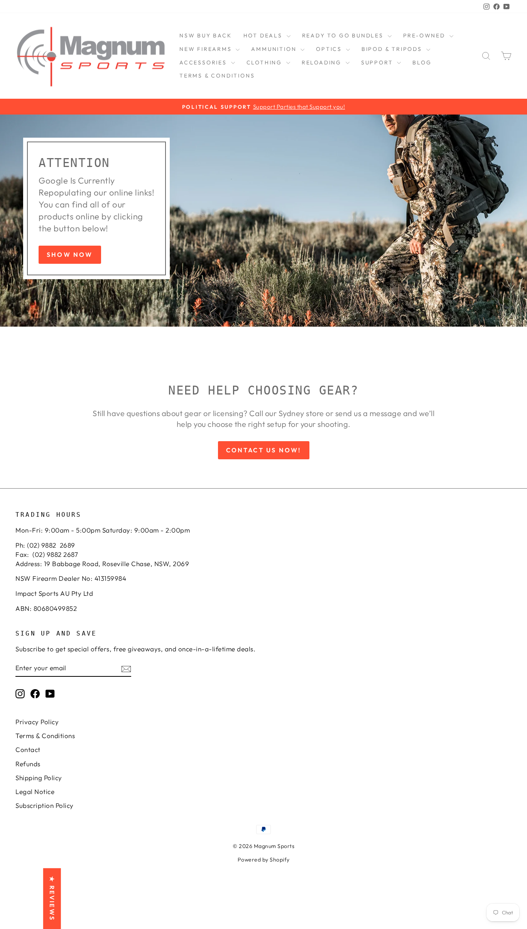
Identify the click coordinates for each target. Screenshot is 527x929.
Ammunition (275, 49)
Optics (330, 49)
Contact (28, 749)
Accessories (204, 62)
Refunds (28, 764)
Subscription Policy (44, 805)
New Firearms (206, 49)
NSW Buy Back (205, 35)
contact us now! (263, 450)
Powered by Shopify (264, 859)
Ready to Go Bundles (344, 35)
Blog (421, 62)
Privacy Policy (37, 722)
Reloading (323, 62)
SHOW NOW (70, 254)
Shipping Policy (38, 778)
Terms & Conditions (217, 75)
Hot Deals (264, 35)
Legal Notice (34, 791)
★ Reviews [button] (52, 898)
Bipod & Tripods (392, 49)
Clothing (265, 62)
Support (378, 62)
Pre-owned (425, 35)
